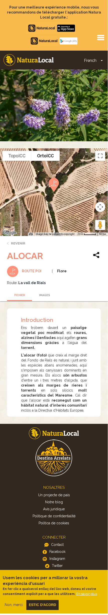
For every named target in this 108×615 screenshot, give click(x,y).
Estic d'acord (42, 605)
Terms (102, 234)
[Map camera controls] (100, 207)
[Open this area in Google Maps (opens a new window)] (9, 232)
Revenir (18, 243)
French (90, 60)
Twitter (57, 566)
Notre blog (54, 502)
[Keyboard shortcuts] (31, 234)
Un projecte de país (54, 495)
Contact (57, 545)
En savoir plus (86, 594)
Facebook (57, 552)
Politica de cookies (54, 523)
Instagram (57, 559)
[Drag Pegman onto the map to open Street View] (100, 225)
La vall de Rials (32, 283)
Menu (100, 37)
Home (29, 60)
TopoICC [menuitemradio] (17, 155)
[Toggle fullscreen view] (100, 156)
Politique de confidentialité (54, 516)
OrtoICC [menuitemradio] (45, 155)
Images (44, 295)
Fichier (19, 295)
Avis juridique (54, 509)
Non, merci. (14, 605)
